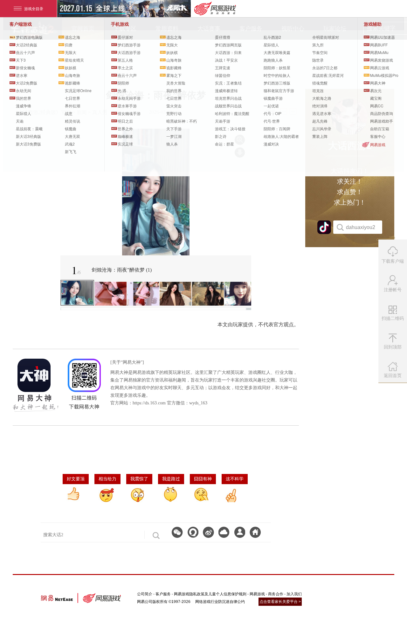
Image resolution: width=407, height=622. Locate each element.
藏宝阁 (376, 98)
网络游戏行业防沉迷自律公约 (220, 601)
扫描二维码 (393, 320)
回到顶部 (393, 346)
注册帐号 (393, 289)
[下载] (224, 532)
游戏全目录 (33, 8)
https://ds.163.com (149, 403)
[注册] (239, 532)
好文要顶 (76, 479)
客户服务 (163, 594)
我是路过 (171, 479)
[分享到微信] (177, 532)
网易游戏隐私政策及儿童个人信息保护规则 (210, 594)
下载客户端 (393, 261)
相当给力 (107, 479)
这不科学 (235, 479)
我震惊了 (139, 479)
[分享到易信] (192, 532)
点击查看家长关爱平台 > (280, 601)
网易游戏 (377, 144)
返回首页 (393, 375)
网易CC (376, 105)
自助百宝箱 (379, 128)
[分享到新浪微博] (208, 532)
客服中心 (377, 136)
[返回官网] (255, 532)
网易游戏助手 (381, 121)
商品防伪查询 (381, 113)
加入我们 (294, 594)
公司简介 (144, 594)
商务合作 (275, 594)
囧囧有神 (203, 479)
